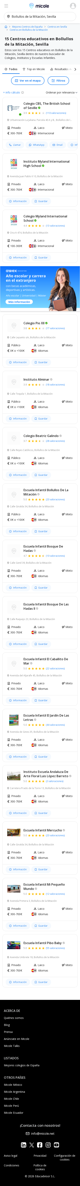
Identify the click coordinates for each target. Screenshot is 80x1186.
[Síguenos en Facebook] (39, 1145)
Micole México (13, 1085)
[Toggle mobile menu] (6, 5)
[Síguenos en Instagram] (48, 1145)
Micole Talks (12, 1046)
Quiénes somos (14, 1018)
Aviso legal (10, 1155)
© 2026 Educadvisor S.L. (40, 1176)
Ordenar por (53, 92)
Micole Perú (11, 1106)
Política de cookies (39, 1167)
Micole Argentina (14, 1092)
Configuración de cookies (64, 1157)
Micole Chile (11, 1099)
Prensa (8, 1032)
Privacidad (40, 1155)
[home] (6, 26)
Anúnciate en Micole (16, 1039)
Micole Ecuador (13, 1112)
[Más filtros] (74, 69)
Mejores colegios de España (21, 1065)
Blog (7, 1025)
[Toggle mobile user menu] (73, 6)
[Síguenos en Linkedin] (23, 1145)
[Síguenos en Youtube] (56, 1145)
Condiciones (11, 1165)
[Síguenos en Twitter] (31, 1145)
